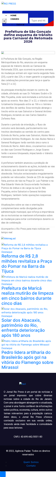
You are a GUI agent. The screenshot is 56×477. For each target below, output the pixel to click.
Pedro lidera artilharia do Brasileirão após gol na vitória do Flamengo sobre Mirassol (27, 360)
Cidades (14, 19)
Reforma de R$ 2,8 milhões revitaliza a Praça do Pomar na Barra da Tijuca (26, 264)
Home (13, 15)
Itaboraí (20, 24)
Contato (31, 465)
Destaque (6, 251)
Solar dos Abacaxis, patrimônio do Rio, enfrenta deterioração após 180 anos (23, 328)
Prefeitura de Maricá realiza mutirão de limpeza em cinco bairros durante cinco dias (27, 296)
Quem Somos (31, 462)
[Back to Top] (3, 474)
